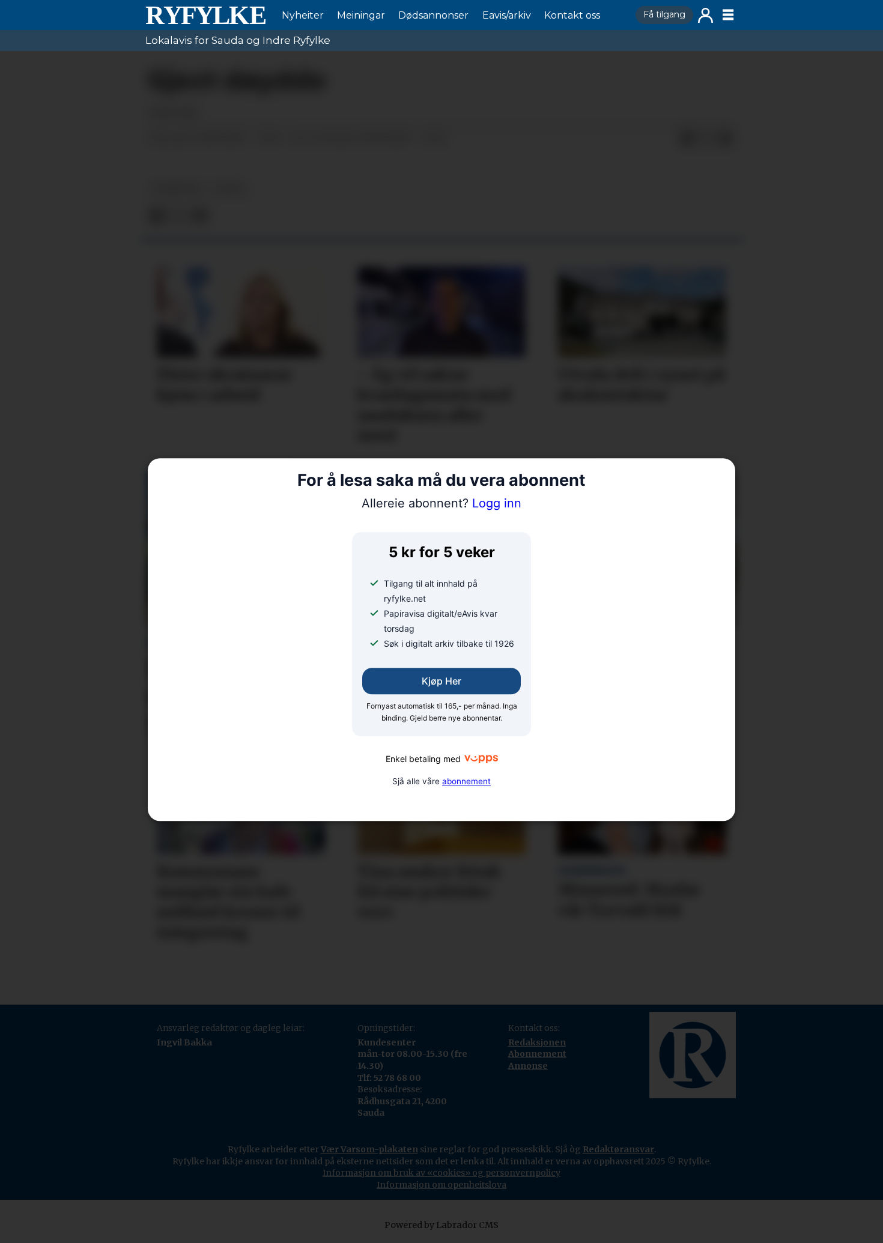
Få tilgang (664, 14)
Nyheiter (303, 15)
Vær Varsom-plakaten (369, 1149)
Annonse (528, 1065)
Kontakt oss (572, 15)
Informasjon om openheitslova (441, 1184)
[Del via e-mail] (726, 139)
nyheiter (176, 189)
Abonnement (537, 1053)
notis (230, 189)
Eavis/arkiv (506, 15)
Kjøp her (441, 682)
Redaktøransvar (618, 1149)
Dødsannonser (433, 15)
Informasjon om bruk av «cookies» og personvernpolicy (441, 1172)
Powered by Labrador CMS (441, 1225)
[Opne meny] (728, 15)
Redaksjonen (537, 1042)
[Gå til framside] (205, 15)
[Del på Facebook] (687, 139)
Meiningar (361, 15)
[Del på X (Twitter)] (706, 139)
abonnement (466, 781)
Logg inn (705, 15)
